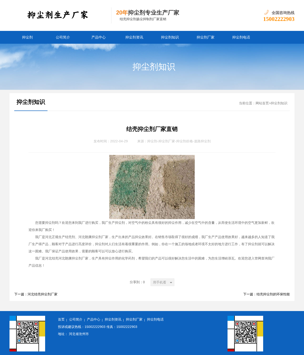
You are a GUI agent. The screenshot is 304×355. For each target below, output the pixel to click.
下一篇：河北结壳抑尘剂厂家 (35, 294)
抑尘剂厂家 (205, 37)
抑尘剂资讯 (134, 37)
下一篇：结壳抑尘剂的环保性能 (266, 294)
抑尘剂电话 (241, 37)
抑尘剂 (27, 37)
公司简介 (63, 37)
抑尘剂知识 (170, 37)
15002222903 (278, 19)
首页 (61, 319)
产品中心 (98, 37)
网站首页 (262, 103)
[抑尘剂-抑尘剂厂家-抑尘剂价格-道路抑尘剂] (60, 15)
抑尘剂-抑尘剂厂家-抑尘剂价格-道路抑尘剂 (179, 141)
